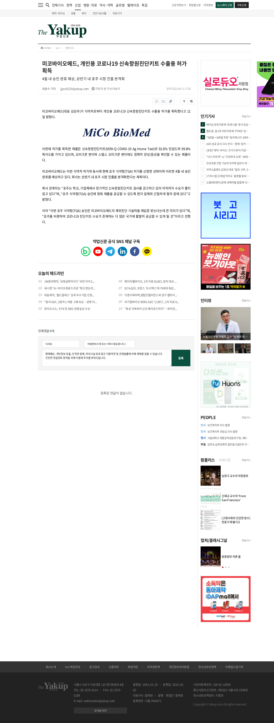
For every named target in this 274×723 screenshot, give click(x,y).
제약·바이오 (58, 13)
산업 (78, 5)
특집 (145, 5)
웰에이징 (133, 5)
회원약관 (133, 667)
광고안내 (94, 667)
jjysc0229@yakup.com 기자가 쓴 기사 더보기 (90, 89)
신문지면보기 (179, 5)
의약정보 (208, 5)
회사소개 (51, 667)
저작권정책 (153, 667)
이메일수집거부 (234, 667)
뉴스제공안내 (72, 667)
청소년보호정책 (207, 667)
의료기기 (117, 13)
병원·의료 (90, 5)
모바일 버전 (100, 710)
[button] (222, 567)
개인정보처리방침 (179, 667)
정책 (69, 5)
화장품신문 (195, 5)
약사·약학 (106, 5)
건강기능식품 (99, 13)
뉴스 (58, 48)
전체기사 (58, 5)
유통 (73, 13)
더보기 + (246, 116)
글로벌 (120, 5)
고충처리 (114, 667)
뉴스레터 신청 (224, 5)
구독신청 (242, 5)
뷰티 (84, 13)
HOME (47, 48)
